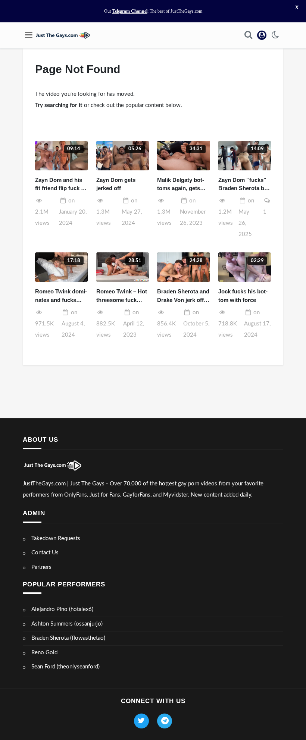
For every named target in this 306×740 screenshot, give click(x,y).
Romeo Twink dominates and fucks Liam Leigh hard (61, 296)
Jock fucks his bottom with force (243, 295)
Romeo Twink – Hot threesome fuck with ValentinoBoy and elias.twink (121, 296)
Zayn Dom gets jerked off (115, 184)
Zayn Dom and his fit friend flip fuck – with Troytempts (59, 185)
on (73, 212)
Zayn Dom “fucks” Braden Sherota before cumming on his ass (243, 185)
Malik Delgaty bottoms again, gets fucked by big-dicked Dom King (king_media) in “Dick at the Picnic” (182, 185)
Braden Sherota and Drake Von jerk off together (183, 296)
